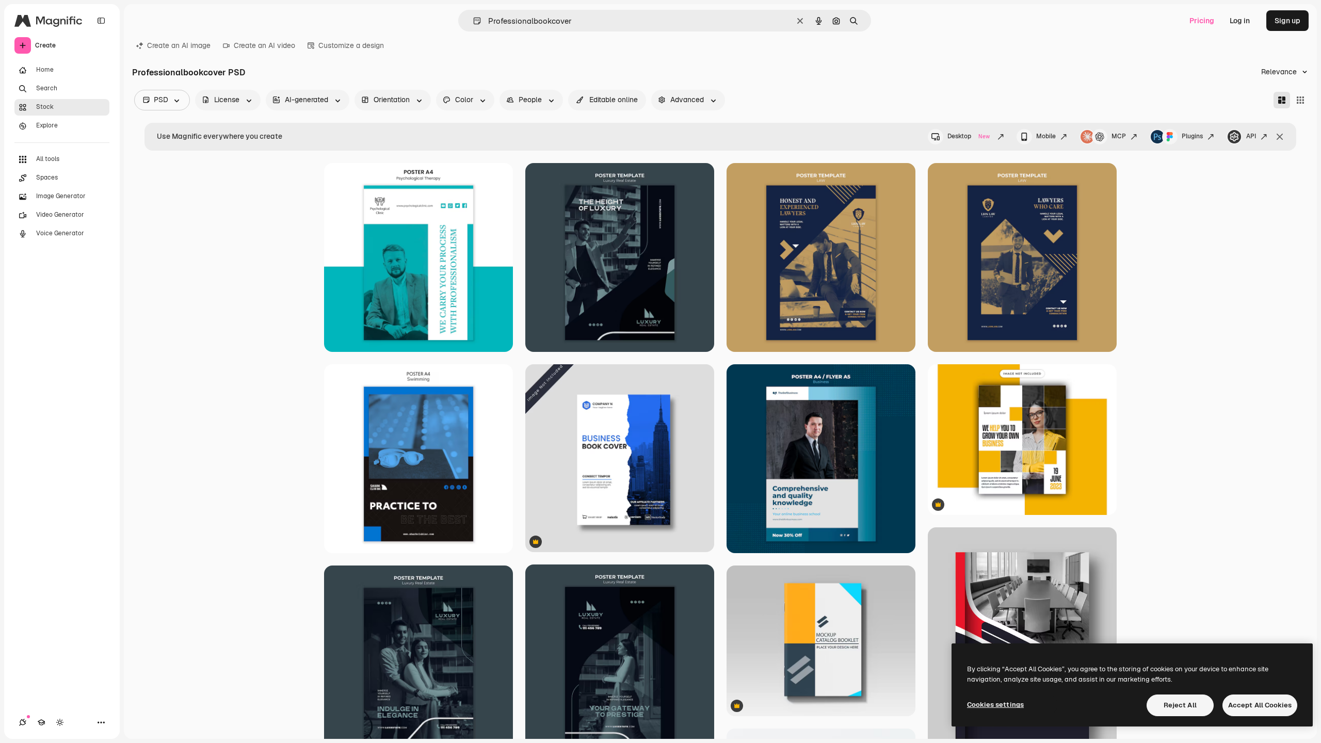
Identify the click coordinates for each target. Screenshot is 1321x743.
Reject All (1180, 705)
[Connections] (22, 722)
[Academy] (41, 722)
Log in (1240, 20)
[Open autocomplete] (473, 21)
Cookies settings (995, 704)
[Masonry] (1282, 100)
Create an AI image (179, 45)
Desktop (968, 136)
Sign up (1287, 20)
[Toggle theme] (60, 722)
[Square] (1300, 100)
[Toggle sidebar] (101, 20)
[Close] (1280, 137)
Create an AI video (264, 45)
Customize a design (351, 45)
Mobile (1046, 136)
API (1251, 136)
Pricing (1201, 20)
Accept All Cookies (1260, 705)
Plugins (1192, 136)
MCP (1118, 136)
